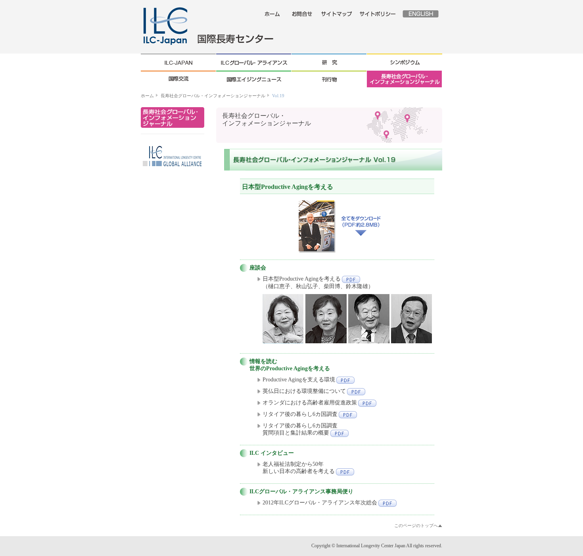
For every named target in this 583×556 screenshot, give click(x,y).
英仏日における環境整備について (304, 391)
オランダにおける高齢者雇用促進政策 (310, 403)
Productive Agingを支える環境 (299, 380)
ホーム (147, 95)
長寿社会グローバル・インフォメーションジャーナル (213, 95)
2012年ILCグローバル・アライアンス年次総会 (320, 503)
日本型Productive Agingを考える (302, 279)
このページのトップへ (416, 525)
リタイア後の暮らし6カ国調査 (300, 414)
